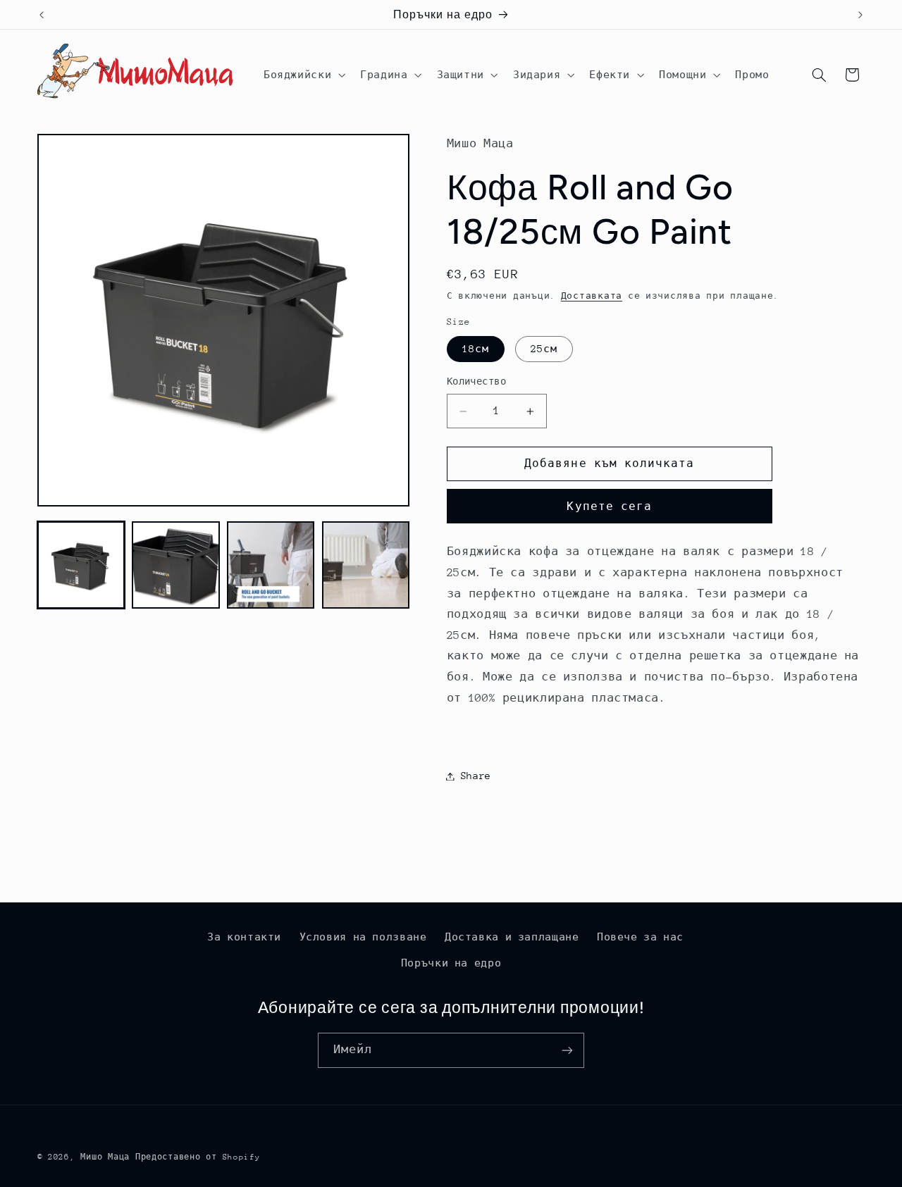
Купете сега (609, 506)
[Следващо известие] (860, 15)
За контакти (244, 937)
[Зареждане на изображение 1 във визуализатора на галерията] (81, 565)
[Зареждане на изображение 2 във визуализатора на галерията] (175, 565)
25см (544, 348)
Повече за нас (640, 937)
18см (475, 348)
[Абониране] (567, 1050)
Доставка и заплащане (512, 937)
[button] (302, 74)
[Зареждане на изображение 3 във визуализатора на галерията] (270, 565)
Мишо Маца (105, 1157)
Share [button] (476, 775)
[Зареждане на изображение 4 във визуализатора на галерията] (365, 565)
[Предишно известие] (41, 15)
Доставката (591, 297)
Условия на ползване (363, 937)
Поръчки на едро (451, 963)
